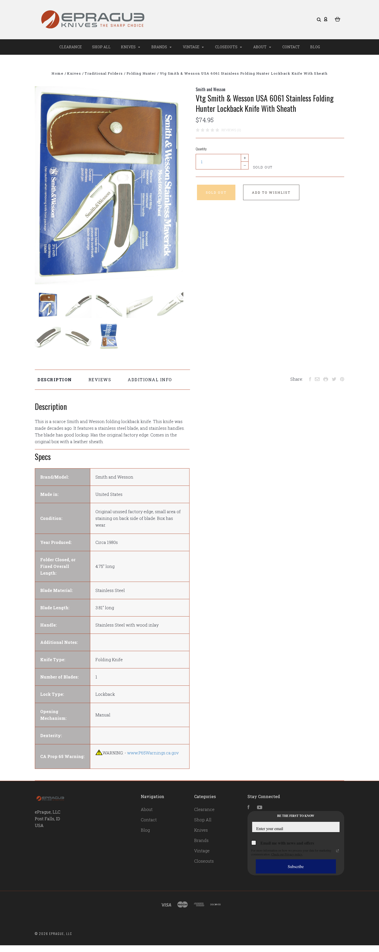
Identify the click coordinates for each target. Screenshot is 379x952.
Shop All (101, 46)
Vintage (191, 46)
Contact (291, 46)
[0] (337, 18)
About (260, 46)
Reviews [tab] (99, 379)
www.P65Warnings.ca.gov (153, 752)
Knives (128, 46)
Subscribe (296, 866)
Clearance (70, 46)
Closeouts (226, 46)
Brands (159, 46)
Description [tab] (54, 379)
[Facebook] (249, 807)
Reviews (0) (231, 130)
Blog (315, 46)
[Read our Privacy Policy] (337, 851)
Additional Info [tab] (150, 379)
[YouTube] (259, 807)
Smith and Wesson (210, 89)
